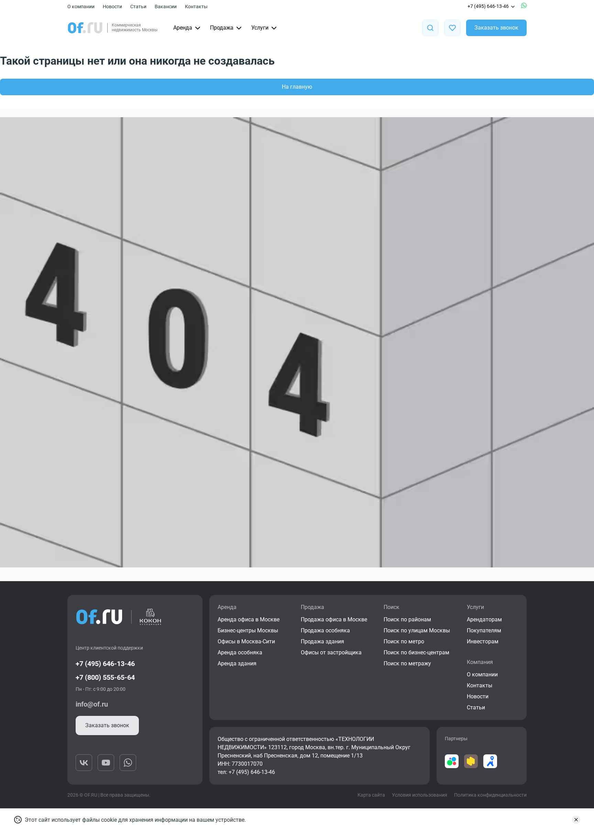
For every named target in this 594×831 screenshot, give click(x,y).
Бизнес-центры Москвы (248, 630)
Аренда (182, 27)
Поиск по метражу (407, 663)
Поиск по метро (404, 641)
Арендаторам (484, 619)
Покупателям (484, 630)
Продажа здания (322, 641)
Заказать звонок (496, 27)
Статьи (138, 6)
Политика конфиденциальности (490, 795)
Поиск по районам (407, 619)
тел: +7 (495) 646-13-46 (246, 772)
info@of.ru (92, 704)
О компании (81, 6)
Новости (112, 6)
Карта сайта (371, 795)
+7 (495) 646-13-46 (488, 6)
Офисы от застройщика (331, 652)
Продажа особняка (325, 630)
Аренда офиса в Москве (248, 619)
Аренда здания (237, 663)
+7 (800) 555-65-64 (105, 677)
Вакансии (166, 6)
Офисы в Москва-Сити (246, 641)
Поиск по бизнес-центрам (416, 652)
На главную (297, 87)
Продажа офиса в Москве (334, 619)
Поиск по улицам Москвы (417, 630)
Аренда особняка (240, 652)
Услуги (259, 27)
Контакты (196, 6)
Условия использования (419, 795)
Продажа (221, 27)
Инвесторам (482, 641)
